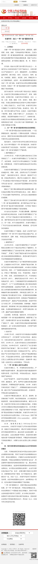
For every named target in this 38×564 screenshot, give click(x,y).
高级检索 (23, 1)
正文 (32, 35)
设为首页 (17, 5)
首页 (16, 35)
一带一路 (27, 35)
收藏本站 (25, 5)
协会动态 (17, 18)
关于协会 (10, 18)
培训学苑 (31, 18)
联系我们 (12, 544)
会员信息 (24, 18)
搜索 (15, 1)
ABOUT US (34, 5)
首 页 (4, 18)
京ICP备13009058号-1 (21, 550)
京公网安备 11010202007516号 (12, 552)
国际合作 (21, 35)
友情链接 (4, 544)
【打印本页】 (24, 43)
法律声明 (21, 544)
